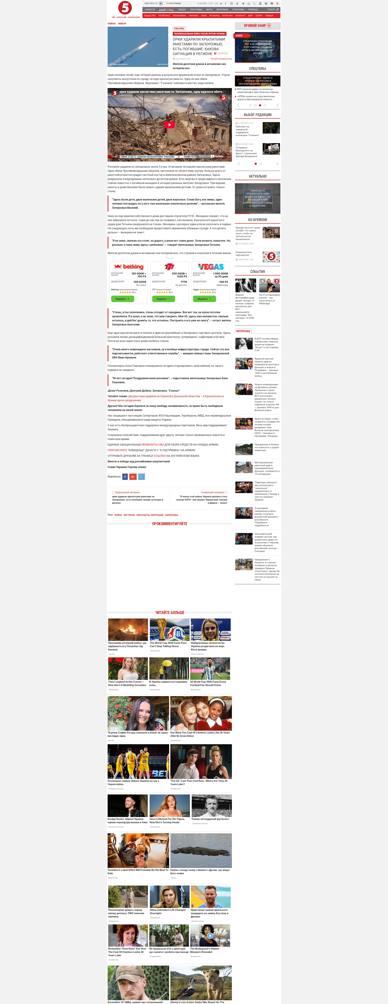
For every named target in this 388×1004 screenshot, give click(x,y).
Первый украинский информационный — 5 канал (125, 10)
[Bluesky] (266, 3)
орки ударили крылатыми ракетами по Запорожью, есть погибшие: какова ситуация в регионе (137, 499)
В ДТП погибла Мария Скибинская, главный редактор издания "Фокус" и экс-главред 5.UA (266, 344)
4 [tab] (265, 105)
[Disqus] (170, 571)
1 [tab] (246, 62)
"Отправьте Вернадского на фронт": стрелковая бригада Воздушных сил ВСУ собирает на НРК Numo (247, 154)
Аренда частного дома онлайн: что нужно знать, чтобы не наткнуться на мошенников (248, 233)
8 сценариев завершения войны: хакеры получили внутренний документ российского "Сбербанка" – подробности (266, 517)
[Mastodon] (260, 3)
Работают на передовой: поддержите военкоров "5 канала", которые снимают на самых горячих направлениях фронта (247, 135)
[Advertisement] (170, 281)
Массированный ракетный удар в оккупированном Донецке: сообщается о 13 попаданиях (267, 468)
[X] (254, 3)
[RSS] (277, 3)
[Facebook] (226, 3)
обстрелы (129, 515)
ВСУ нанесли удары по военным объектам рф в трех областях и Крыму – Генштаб (257, 92)
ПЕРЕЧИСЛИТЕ (117, 450)
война (118, 515)
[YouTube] (272, 3)
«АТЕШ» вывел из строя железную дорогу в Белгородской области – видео (256, 99)
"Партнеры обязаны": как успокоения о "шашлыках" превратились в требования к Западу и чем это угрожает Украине (267, 491)
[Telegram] (243, 3)
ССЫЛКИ (160, 455)
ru (221, 3)
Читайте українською (221, 58)
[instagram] (231, 3)
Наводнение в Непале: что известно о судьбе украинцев (267, 447)
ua (216, 3)
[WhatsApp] (249, 3)
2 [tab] (269, 62)
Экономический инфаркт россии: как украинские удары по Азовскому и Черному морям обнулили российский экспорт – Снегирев (267, 543)
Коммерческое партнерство (244, 253)
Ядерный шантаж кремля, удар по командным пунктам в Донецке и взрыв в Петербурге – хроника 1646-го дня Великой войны (267, 367)
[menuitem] (149, 9)
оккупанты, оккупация (149, 515)
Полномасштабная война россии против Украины (199, 33)
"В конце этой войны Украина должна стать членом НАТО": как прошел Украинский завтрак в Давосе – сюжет (201, 499)
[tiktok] (237, 3)
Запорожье (222, 53)
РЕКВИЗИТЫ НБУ (153, 444)
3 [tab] (260, 105)
